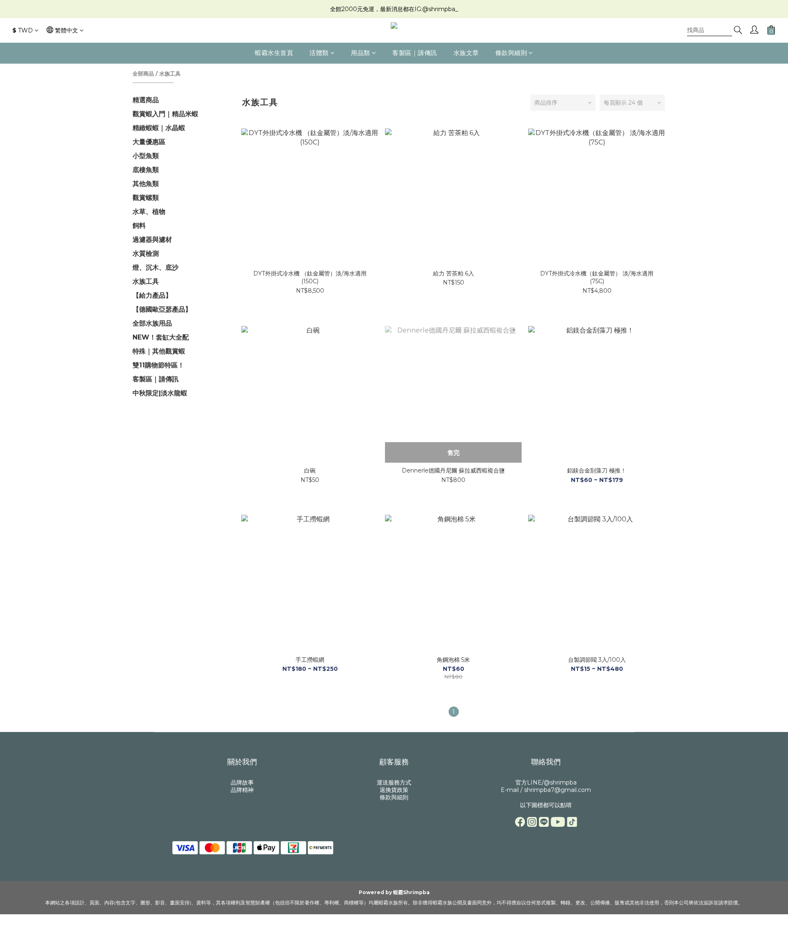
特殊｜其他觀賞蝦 (159, 351)
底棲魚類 (146, 170)
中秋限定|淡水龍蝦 (160, 393)
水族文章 (466, 53)
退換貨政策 (394, 790)
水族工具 (170, 73)
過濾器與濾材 (152, 239)
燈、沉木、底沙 (156, 267)
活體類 (319, 53)
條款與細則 (511, 53)
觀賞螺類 (146, 198)
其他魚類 (146, 184)
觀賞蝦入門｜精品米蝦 (165, 114)
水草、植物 (149, 212)
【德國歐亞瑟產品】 (162, 309)
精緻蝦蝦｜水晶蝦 (159, 128)
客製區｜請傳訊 (414, 53)
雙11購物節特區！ (158, 365)
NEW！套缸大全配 (161, 337)
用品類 (360, 53)
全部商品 (143, 73)
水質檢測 (146, 253)
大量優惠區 (149, 142)
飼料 (139, 225)
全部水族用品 (152, 323)
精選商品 (146, 100)
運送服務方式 (394, 782)
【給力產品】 (152, 295)
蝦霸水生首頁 (274, 53)
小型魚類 (146, 156)
